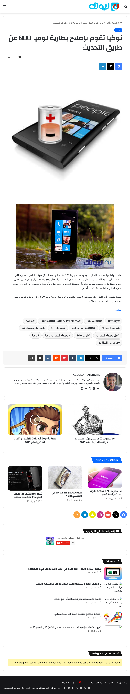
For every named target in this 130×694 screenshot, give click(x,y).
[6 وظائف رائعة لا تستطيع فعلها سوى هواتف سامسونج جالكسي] (113, 588)
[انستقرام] (82, 389)
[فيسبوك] (118, 66)
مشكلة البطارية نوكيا (56, 335)
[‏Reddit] (56, 358)
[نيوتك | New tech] (104, 6)
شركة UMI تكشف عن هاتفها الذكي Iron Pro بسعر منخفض (27, 495)
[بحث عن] (125, 8)
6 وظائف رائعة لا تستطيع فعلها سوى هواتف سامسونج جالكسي (68, 584)
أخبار (107, 22)
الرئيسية (116, 22)
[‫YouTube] (86, 389)
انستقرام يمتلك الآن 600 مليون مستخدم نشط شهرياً (106, 493)
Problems (57, 328)
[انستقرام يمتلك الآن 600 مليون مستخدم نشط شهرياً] (105, 477)
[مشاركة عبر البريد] (40, 358)
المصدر (118, 309)
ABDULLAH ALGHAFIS (86, 375)
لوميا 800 (82, 335)
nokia (29, 321)
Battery (113, 321)
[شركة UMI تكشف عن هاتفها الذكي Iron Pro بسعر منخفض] (25, 478)
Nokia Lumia (110, 328)
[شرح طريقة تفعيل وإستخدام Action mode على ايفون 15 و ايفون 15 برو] (113, 631)
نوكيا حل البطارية (108, 342)
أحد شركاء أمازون (40, 688)
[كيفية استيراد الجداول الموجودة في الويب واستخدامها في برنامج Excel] (113, 573)
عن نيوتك (55, 688)
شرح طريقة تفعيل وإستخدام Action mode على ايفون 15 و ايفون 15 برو (65, 627)
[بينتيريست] (64, 358)
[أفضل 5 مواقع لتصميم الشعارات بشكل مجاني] (113, 617)
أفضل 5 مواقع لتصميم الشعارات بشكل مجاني (77, 614)
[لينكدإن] (102, 66)
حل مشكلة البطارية (107, 335)
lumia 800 (93, 321)
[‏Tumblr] (72, 358)
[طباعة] (31, 358)
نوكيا (34, 335)
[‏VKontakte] (48, 358)
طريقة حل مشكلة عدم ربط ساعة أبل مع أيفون (77, 599)
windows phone (32, 328)
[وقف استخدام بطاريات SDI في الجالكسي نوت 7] (65, 477)
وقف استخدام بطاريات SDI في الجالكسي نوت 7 (67, 494)
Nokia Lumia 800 (82, 328)
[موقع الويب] (98, 389)
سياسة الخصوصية (11, 688)
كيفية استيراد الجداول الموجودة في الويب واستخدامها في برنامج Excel (64, 569)
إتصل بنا (26, 688)
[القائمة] (4, 8)
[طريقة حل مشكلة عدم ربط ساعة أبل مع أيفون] (113, 603)
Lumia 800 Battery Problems (60, 321)
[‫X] (110, 66)
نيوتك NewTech (70, 682)
